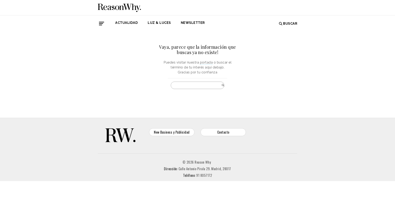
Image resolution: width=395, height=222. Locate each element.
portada (206, 62)
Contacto (223, 132)
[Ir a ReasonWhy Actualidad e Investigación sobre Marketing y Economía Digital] (119, 7)
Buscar (290, 23)
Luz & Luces (159, 23)
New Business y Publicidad (172, 132)
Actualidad (126, 23)
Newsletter (193, 23)
